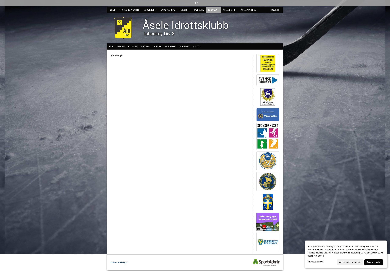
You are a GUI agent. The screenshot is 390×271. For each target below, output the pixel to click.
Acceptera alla (374, 262)
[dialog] (346, 254)
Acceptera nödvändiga (350, 262)
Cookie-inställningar (118, 262)
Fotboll (183, 10)
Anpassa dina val (316, 261)
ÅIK (113, 10)
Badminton (149, 10)
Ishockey (212, 10)
